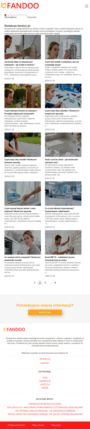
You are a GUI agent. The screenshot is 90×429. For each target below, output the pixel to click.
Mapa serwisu (38, 425)
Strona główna (10, 17)
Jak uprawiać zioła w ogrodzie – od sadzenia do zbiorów (45, 411)
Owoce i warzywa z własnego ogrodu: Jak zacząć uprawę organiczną (45, 414)
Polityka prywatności (16, 425)
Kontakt (45, 363)
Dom (45, 378)
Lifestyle (45, 384)
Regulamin (56, 425)
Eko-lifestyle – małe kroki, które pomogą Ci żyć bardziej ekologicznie (45, 407)
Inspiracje (45, 381)
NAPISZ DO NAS (45, 312)
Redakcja (45, 359)
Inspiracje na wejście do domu (45, 404)
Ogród (45, 388)
